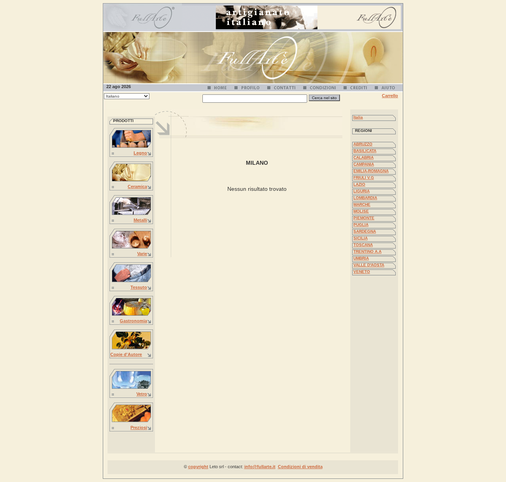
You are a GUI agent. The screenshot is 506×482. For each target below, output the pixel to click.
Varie (142, 253)
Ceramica (137, 186)
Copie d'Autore (126, 354)
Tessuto (138, 287)
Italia (358, 117)
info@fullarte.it (260, 466)
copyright (198, 466)
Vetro (141, 394)
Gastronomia (133, 320)
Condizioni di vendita (300, 466)
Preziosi (138, 427)
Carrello (390, 95)
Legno (140, 153)
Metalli (140, 220)
